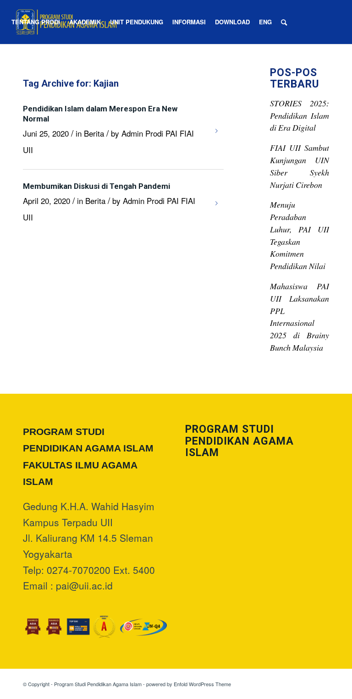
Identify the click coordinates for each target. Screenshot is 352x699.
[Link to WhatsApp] (37, 65)
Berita (94, 133)
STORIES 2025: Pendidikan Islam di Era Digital (299, 115)
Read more (217, 131)
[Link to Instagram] (9, 65)
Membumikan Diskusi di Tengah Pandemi (96, 186)
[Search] (284, 22)
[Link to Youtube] (23, 65)
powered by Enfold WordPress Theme (188, 684)
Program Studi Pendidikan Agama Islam (98, 684)
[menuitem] (36, 22)
